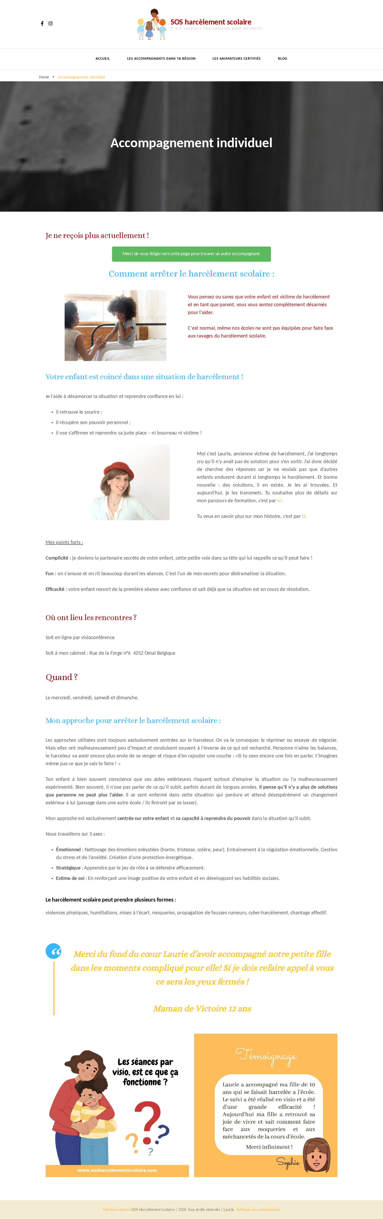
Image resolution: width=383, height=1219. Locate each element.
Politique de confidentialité (258, 1210)
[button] (191, 254)
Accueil (103, 59)
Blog (282, 59)
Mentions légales (117, 1210)
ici (279, 501)
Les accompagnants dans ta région (161, 59)
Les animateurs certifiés (237, 59)
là (304, 516)
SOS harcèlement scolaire (211, 23)
